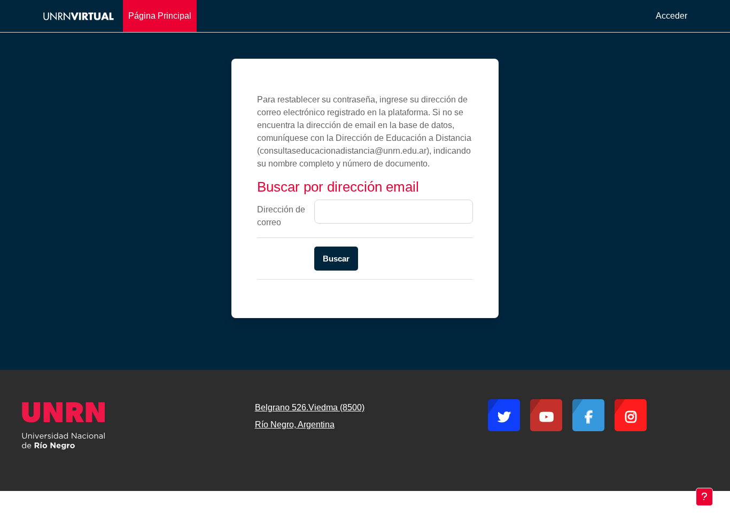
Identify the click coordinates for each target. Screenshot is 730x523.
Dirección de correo (281, 216)
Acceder (671, 15)
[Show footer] (704, 497)
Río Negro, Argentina (295, 424)
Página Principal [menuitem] (159, 15)
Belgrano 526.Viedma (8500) (309, 407)
